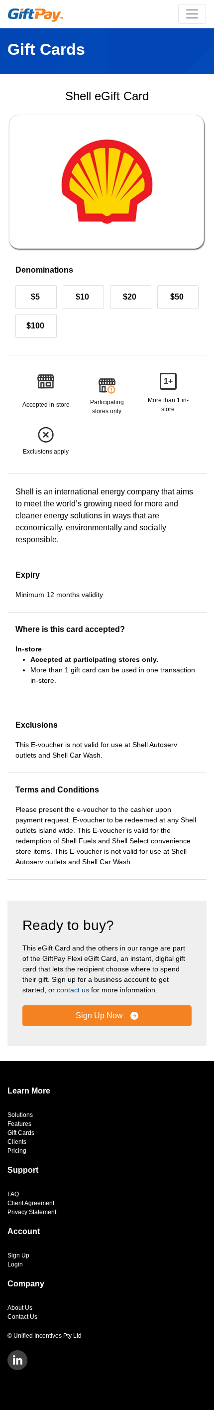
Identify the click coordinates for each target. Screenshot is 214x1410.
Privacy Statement (31, 1212)
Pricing (16, 1150)
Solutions (20, 1114)
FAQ (13, 1194)
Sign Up (18, 1255)
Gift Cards (20, 1132)
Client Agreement (30, 1203)
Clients (16, 1141)
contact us (73, 990)
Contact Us (22, 1316)
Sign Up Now (100, 1015)
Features (19, 1123)
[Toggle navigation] (192, 14)
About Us (19, 1307)
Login (15, 1264)
